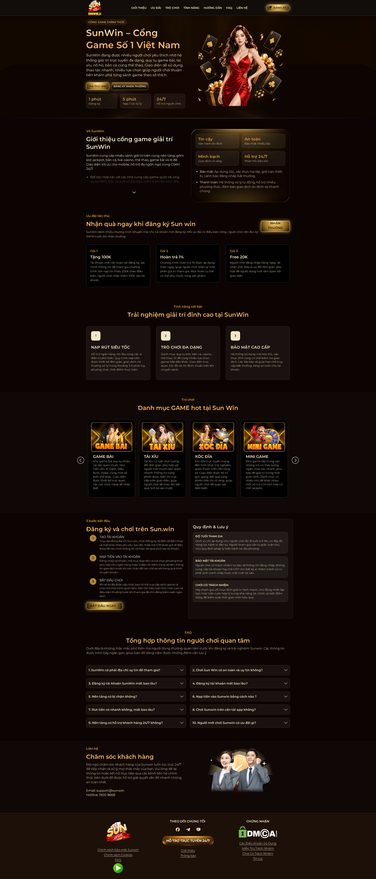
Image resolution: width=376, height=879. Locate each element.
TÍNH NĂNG (191, 8)
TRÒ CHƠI (172, 8)
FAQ (229, 8)
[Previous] (80, 460)
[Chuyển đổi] (181, 670)
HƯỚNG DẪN (213, 8)
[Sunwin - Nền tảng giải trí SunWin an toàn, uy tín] (105, 8)
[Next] (295, 460)
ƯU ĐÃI (156, 8)
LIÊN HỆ (242, 8)
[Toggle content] (134, 193)
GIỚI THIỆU (138, 8)
